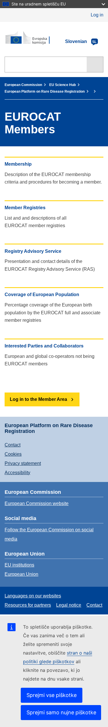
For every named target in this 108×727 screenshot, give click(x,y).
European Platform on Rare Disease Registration (45, 91)
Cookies (13, 454)
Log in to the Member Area (38, 399)
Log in (97, 14)
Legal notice (68, 605)
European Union (21, 574)
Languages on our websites (33, 595)
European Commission (23, 85)
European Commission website (37, 503)
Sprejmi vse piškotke (51, 695)
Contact (12, 444)
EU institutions (19, 564)
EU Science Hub (62, 85)
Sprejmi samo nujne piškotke (61, 712)
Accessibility (17, 472)
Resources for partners (28, 605)
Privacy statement (23, 463)
